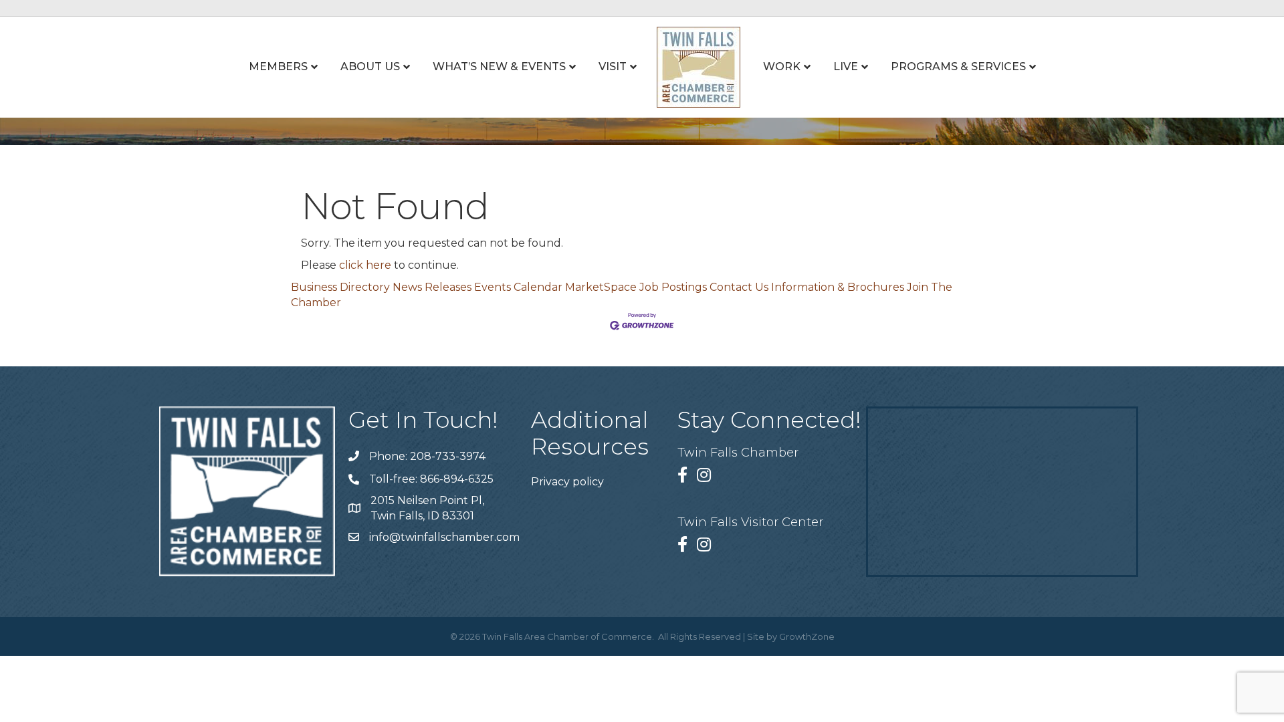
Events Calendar (518, 287)
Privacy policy (567, 481)
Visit (613, 66)
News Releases (432, 287)
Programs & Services (958, 66)
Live (845, 66)
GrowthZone (807, 636)
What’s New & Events (499, 66)
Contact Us (739, 287)
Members (278, 66)
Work (781, 66)
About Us (370, 66)
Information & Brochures (837, 287)
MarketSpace (601, 287)
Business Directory (340, 287)
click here (365, 265)
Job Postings (673, 287)
